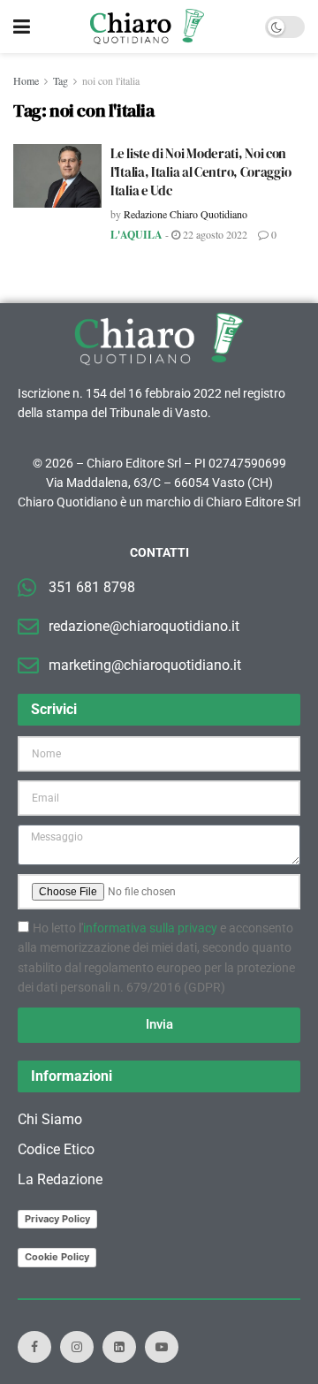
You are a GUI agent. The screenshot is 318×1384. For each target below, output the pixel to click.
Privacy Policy (57, 1219)
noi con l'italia (111, 80)
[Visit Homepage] (147, 26)
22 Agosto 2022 (213, 234)
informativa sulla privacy (150, 928)
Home (26, 80)
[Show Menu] (21, 26)
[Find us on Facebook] (34, 1347)
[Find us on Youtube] (161, 1347)
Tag (60, 80)
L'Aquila (136, 234)
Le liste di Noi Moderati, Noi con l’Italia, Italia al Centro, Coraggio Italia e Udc (200, 172)
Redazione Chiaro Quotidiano (185, 214)
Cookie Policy (57, 1257)
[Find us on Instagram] (77, 1347)
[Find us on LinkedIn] (119, 1347)
